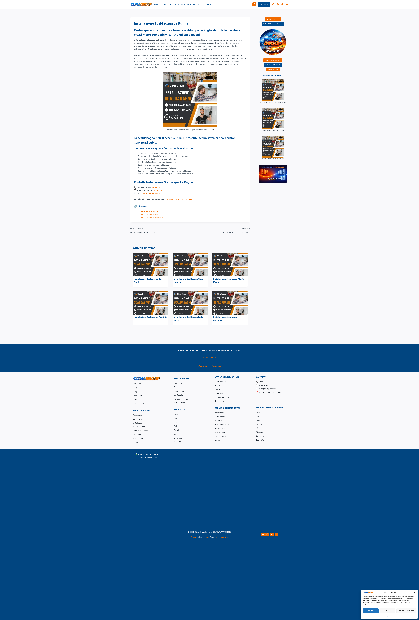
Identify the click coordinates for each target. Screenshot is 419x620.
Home (156, 4)
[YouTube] (287, 4)
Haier (258, 420)
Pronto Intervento (140, 430)
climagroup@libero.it (151, 193)
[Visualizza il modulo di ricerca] (254, 4)
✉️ (266, 388)
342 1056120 (158, 190)
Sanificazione (220, 436)
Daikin (176, 426)
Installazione (138, 423)
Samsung (260, 436)
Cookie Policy (384, 616)
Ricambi (186, 4)
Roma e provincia (181, 399)
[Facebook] (273, 4)
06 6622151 (263, 4)
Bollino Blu (137, 419)
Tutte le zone (179, 402)
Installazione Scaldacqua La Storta (144, 231)
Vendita (136, 442)
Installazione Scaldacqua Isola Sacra (235, 231)
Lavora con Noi (139, 403)
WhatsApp (202, 366)
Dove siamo (197, 4)
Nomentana (179, 383)
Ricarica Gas (220, 428)
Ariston (177, 414)
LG (257, 428)
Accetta (370, 611)
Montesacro (220, 393)
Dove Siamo (138, 395)
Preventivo (216, 366)
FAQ (135, 391)
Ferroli (176, 430)
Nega (387, 611)
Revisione (137, 434)
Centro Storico (221, 381)
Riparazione (138, 438)
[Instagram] (278, 4)
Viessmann (178, 438)
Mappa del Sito (222, 537)
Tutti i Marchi (179, 442)
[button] (415, 592)
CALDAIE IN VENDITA (273, 19)
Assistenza (137, 415)
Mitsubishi (260, 432)
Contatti (207, 4)
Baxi (175, 418)
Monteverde (179, 391)
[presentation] (150, 265)
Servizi (174, 4)
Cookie (206, 537)
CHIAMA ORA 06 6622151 (273, 60)
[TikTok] (282, 4)
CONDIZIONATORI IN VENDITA (272, 24)
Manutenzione (139, 426)
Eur (175, 387)
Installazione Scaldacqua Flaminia (150, 317)
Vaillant (177, 434)
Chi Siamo (164, 4)
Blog (135, 387)
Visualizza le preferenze (406, 611)
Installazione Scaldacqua (148, 214)
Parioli (217, 385)
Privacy (194, 537)
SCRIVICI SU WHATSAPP (273, 65)
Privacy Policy (393, 616)
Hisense (259, 424)
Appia (217, 389)
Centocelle (178, 395)
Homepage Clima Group (148, 211)
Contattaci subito (146, 143)
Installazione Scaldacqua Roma (179, 199)
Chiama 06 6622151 (209, 357)
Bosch (176, 422)
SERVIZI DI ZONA (272, 69)
